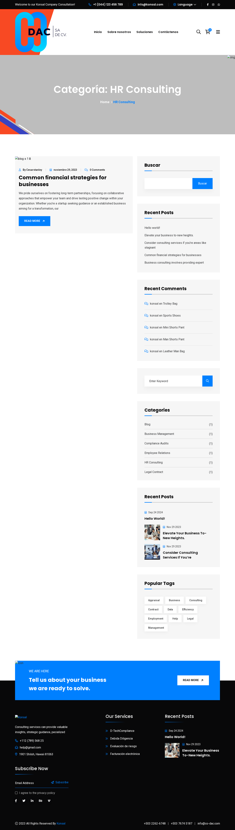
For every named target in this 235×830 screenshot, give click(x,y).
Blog (147, 424)
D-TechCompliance (122, 731)
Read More (32, 221)
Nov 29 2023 (173, 527)
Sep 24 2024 (155, 512)
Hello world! (152, 228)
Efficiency (188, 609)
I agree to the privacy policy (37, 793)
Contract (153, 609)
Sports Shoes (172, 315)
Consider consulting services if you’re (180, 555)
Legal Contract (153, 472)
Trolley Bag (170, 303)
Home (104, 102)
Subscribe (61, 782)
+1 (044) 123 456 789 (108, 4)
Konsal (61, 823)
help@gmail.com (30, 747)
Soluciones (144, 32)
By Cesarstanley (32, 169)
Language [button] (185, 4)
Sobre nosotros (119, 32)
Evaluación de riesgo (123, 746)
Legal (190, 618)
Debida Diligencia (121, 738)
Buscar (152, 165)
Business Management (159, 434)
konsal (154, 303)
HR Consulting (153, 462)
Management (156, 627)
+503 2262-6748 (155, 823)
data (170, 609)
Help (175, 618)
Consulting (195, 600)
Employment (155, 618)
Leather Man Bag (174, 351)
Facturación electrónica (125, 754)
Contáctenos (168, 32)
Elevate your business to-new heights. (169, 235)
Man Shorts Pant (173, 339)
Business (174, 600)
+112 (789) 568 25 (32, 740)
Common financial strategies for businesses (62, 181)
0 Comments (97, 169)
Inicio (98, 32)
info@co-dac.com (209, 823)
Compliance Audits (156, 443)
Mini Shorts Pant (173, 327)
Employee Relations (157, 453)
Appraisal (154, 600)
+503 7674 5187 (181, 823)
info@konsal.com (150, 4)
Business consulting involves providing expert (174, 262)
